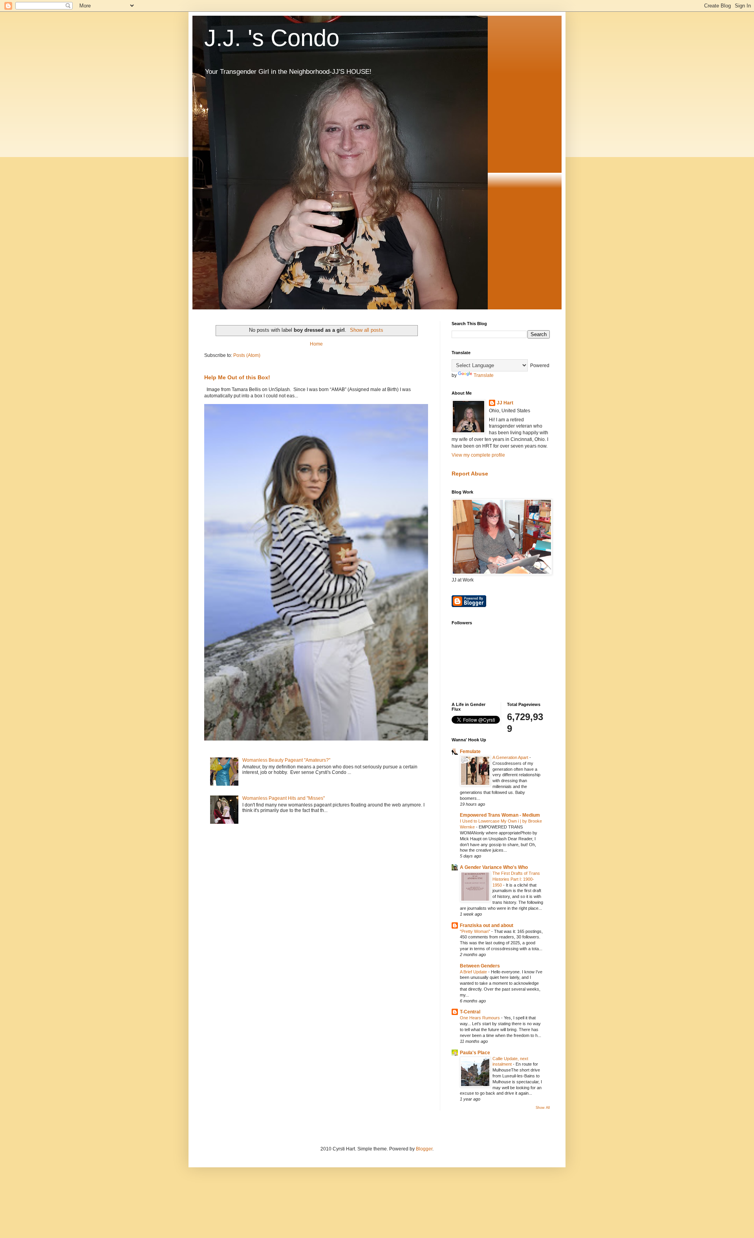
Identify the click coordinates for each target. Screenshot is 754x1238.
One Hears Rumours (480, 1017)
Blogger (424, 1149)
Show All (543, 1108)
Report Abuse (470, 473)
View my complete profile (478, 455)
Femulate (470, 751)
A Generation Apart (510, 757)
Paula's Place (475, 1052)
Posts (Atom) (246, 355)
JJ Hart (505, 403)
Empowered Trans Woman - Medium (500, 815)
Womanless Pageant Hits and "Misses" (283, 798)
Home (316, 344)
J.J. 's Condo (271, 38)
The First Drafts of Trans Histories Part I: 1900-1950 (516, 879)
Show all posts (366, 330)
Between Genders (480, 966)
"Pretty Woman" (475, 931)
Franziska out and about (486, 925)
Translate (484, 375)
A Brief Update (474, 971)
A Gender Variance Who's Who (494, 867)
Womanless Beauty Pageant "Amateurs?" (286, 760)
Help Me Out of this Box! (237, 377)
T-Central (470, 1012)
